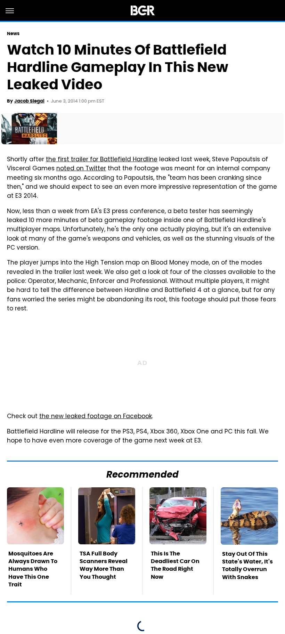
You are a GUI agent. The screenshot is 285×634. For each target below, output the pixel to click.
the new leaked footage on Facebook (95, 417)
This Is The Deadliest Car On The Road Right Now (175, 565)
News (13, 33)
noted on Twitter (81, 169)
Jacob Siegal (29, 101)
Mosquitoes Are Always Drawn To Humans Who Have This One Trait (32, 569)
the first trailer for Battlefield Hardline (101, 160)
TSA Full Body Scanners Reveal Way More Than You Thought (104, 565)
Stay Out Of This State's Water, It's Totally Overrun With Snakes (247, 565)
